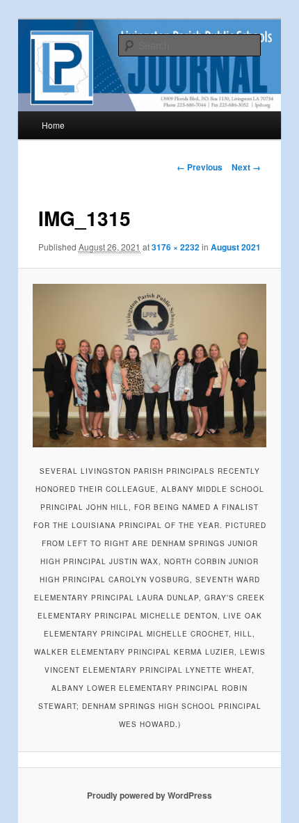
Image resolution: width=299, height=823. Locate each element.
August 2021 (236, 247)
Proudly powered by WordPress (149, 795)
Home (53, 125)
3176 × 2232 (176, 247)
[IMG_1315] (149, 366)
